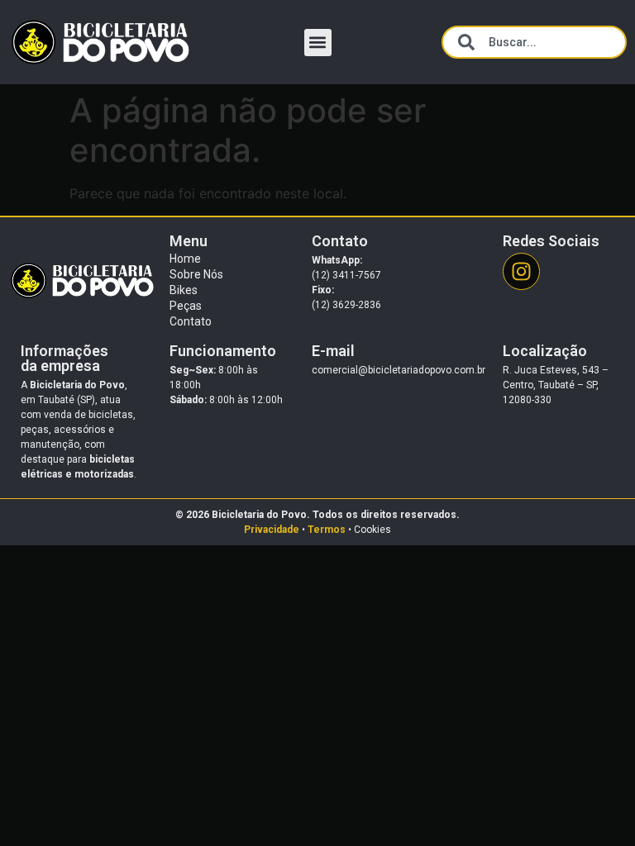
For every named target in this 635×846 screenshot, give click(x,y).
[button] (318, 42)
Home (185, 258)
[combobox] (534, 42)
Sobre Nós (196, 274)
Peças (185, 305)
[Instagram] (521, 271)
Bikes (183, 290)
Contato (190, 321)
